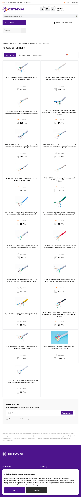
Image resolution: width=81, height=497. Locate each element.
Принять (15, 490)
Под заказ (61, 153)
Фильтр (11, 55)
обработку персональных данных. (31, 419)
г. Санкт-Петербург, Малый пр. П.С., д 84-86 (17, 2)
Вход (58, 23)
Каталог (11, 23)
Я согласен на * (26, 419)
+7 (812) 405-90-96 (72, 2)
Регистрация (66, 23)
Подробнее (36, 490)
